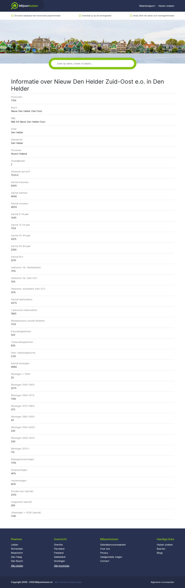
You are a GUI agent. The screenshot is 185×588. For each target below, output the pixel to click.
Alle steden (17, 565)
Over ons (105, 548)
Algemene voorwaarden (162, 582)
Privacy (104, 552)
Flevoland (59, 548)
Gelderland (60, 556)
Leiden (14, 544)
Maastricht (17, 552)
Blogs (160, 552)
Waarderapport (147, 5)
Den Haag (16, 556)
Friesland (59, 552)
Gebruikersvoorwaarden (113, 544)
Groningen (59, 561)
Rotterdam (17, 548)
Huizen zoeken (166, 5)
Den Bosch (17, 561)
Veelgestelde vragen (111, 556)
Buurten (161, 548)
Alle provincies (61, 565)
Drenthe (58, 544)
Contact (104, 561)
